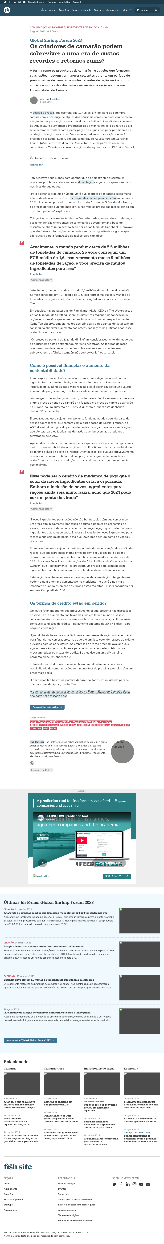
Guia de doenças (36, 2)
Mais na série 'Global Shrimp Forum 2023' (28, 1040)
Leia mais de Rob (40, 770)
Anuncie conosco (67, 1210)
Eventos (52, 2)
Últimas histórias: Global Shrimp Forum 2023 (49, 902)
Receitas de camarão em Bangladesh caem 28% (58, 1103)
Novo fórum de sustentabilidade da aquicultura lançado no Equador (17, 1121)
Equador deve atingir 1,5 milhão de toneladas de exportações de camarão (49, 980)
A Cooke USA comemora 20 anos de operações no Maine (140, 1120)
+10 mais (103, 27)
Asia (46, 728)
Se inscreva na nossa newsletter (75, 1199)
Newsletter (64, 2)
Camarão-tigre (54, 27)
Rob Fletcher (52, 99)
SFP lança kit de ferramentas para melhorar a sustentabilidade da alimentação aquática (101, 1141)
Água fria (63, 10)
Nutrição (105, 721)
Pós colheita (68, 725)
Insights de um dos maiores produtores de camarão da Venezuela (44, 946)
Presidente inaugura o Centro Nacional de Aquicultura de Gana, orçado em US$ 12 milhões (61, 1135)
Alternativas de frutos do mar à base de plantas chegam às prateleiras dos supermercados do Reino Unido (21, 1138)
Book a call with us (116, 876)
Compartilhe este (40, 279)
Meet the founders (94, 1101)
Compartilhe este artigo (45, 707)
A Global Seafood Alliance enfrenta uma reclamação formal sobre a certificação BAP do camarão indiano (19, 1104)
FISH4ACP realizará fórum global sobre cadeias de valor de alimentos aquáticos (141, 1104)
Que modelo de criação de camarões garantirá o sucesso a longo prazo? (47, 1012)
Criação (9, 909)
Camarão (36, 27)
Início (6, 1183)
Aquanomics (113, 10)
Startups (98, 10)
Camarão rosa (69, 721)
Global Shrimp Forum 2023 (56, 40)
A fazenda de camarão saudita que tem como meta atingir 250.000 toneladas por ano (55, 913)
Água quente (48, 10)
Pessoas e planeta (81, 10)
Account (77, 2)
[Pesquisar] (147, 10)
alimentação (86, 182)
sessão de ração (43, 113)
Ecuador (36, 728)
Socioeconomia (100, 725)
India (53, 728)
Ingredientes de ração (81, 27)
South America (121, 725)
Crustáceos (38, 721)
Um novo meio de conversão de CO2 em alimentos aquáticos (100, 1108)
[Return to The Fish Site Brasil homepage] (18, 1168)
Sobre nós (63, 1194)
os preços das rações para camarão (93, 198)
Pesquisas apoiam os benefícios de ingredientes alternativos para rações (99, 1124)
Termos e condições (68, 1215)
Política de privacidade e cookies (75, 1220)
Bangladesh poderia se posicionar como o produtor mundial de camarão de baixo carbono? (141, 1139)
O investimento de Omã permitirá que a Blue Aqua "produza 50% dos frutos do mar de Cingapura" (62, 1118)
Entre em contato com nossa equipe (76, 1204)
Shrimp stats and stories (137, 1132)
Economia (83, 725)
